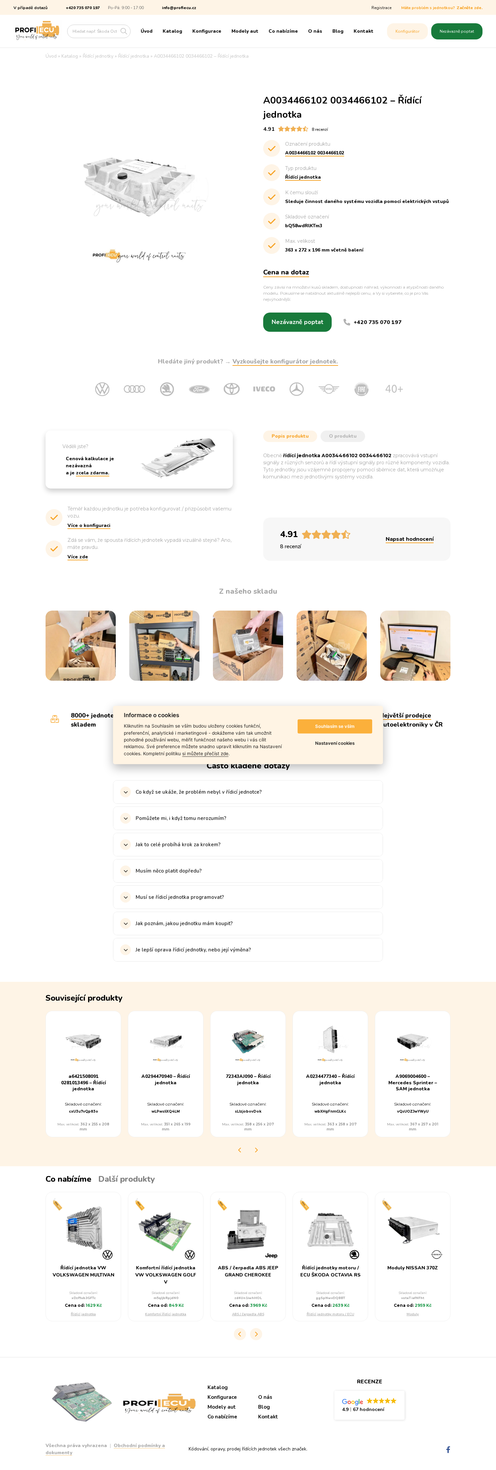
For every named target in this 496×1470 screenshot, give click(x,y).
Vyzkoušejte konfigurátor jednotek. (285, 361)
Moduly (413, 1314)
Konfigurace (206, 31)
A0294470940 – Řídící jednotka (165, 1080)
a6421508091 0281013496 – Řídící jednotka (83, 1083)
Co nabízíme (283, 31)
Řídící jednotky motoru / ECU (330, 1314)
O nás (315, 31)
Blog (337, 31)
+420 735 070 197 (83, 7)
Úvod (147, 31)
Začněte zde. (470, 7)
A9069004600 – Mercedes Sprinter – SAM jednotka (412, 1083)
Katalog (172, 31)
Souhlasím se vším (335, 726)
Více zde (77, 557)
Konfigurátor (407, 31)
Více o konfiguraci (88, 525)
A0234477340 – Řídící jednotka (330, 1080)
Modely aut (244, 31)
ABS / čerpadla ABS (248, 1314)
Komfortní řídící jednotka (165, 1314)
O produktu (343, 436)
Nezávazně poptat (457, 31)
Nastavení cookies (335, 743)
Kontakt (364, 31)
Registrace (381, 7)
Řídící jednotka (83, 1314)
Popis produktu (290, 436)
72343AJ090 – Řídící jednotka (248, 1080)
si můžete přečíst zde (205, 753)
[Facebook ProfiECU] (448, 1449)
